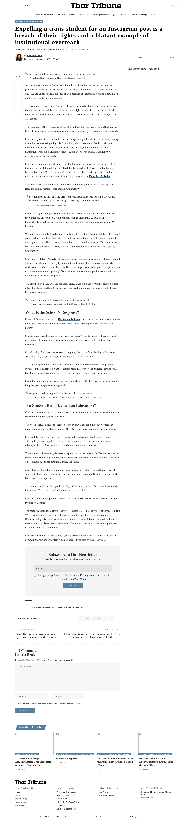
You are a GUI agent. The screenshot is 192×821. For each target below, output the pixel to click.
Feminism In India (99, 176)
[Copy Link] (153, 57)
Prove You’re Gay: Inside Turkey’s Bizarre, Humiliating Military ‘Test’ (155, 761)
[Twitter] (164, 5)
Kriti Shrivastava (34, 56)
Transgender (78, 607)
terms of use (90, 817)
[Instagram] (168, 5)
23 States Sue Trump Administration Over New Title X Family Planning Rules (33, 761)
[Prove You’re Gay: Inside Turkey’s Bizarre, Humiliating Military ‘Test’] (157, 743)
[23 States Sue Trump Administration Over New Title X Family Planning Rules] (34, 743)
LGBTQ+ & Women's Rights (29, 22)
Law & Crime (62, 754)
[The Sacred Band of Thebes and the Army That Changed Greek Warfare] (116, 743)
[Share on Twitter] (145, 57)
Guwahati (46, 607)
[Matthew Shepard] (75, 743)
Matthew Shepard (66, 758)
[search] (17, 5)
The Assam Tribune (69, 319)
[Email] (149, 57)
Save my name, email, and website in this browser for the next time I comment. (50, 703)
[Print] (157, 57)
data (35, 437)
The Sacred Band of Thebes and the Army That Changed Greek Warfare (115, 761)
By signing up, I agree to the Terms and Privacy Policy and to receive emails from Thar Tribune (74, 577)
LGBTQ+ (68, 607)
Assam (38, 607)
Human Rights (57, 607)
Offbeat (126, 754)
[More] (161, 57)
